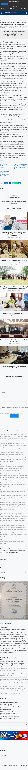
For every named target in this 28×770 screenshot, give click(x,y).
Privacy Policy (24, 8)
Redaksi (2, 8)
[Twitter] (13, 6)
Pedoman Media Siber (10, 8)
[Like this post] (6, 183)
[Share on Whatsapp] (16, 183)
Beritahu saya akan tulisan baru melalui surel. (11, 413)
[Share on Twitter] (13, 183)
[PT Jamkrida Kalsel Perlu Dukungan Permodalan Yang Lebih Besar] (14, 302)
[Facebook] (11, 6)
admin (6, 26)
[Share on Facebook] (10, 183)
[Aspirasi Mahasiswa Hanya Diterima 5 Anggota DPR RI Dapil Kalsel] (14, 328)
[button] (9, 4)
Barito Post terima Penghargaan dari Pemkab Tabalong (6, 166)
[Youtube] (16, 6)
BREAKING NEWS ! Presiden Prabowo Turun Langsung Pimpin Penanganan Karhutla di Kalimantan (14, 234)
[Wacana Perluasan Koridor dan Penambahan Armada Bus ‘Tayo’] (14, 355)
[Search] (23, 13)
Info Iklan (18, 8)
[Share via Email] (19, 183)
